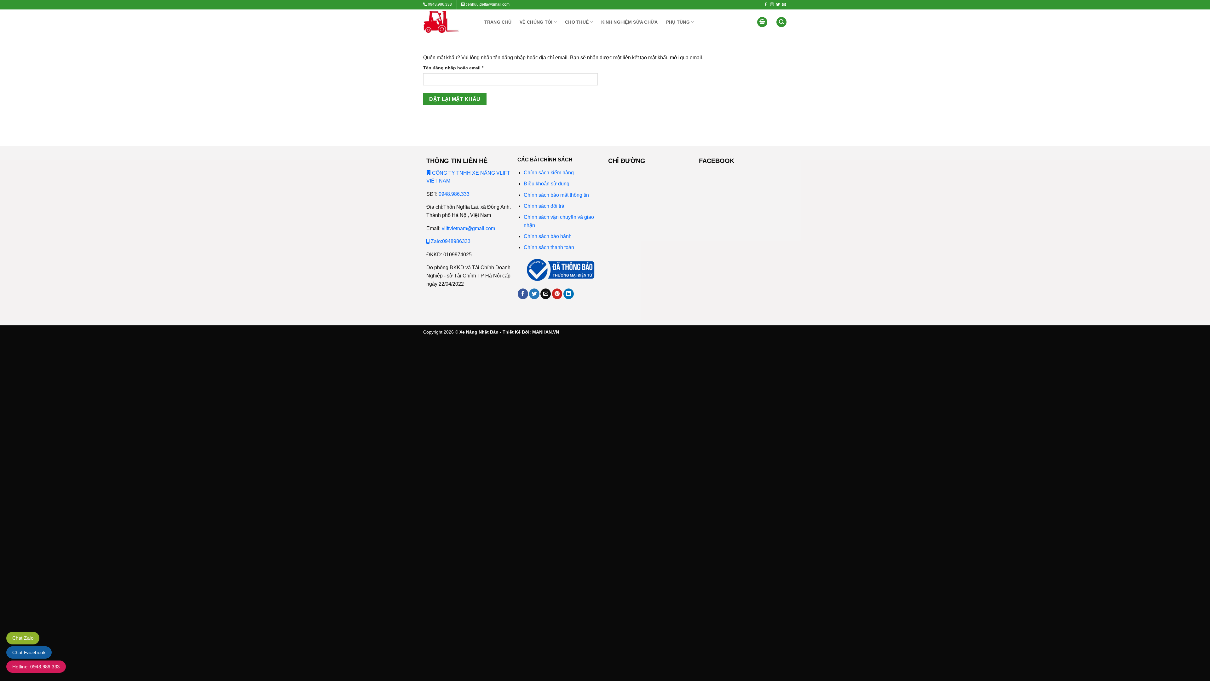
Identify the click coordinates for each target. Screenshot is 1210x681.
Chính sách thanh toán (549, 247)
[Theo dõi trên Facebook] (766, 5)
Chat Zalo (22, 638)
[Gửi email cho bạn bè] (545, 293)
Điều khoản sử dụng (546, 183)
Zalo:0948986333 (449, 241)
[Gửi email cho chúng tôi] (784, 5)
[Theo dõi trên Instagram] (772, 5)
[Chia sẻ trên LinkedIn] (568, 293)
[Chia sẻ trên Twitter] (534, 293)
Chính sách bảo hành (548, 236)
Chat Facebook (29, 652)
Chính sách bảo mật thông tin (557, 195)
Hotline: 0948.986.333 (36, 666)
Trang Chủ (498, 22)
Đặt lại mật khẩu (454, 99)
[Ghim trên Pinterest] (557, 293)
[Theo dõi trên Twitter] (778, 5)
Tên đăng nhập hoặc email (458, 68)
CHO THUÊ (577, 22)
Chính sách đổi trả (544, 206)
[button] (762, 22)
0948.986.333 (454, 194)
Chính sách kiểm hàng (549, 172)
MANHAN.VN (545, 332)
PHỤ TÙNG (678, 22)
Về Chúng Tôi (536, 22)
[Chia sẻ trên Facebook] (523, 293)
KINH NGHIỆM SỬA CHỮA (629, 22)
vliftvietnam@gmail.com (468, 228)
